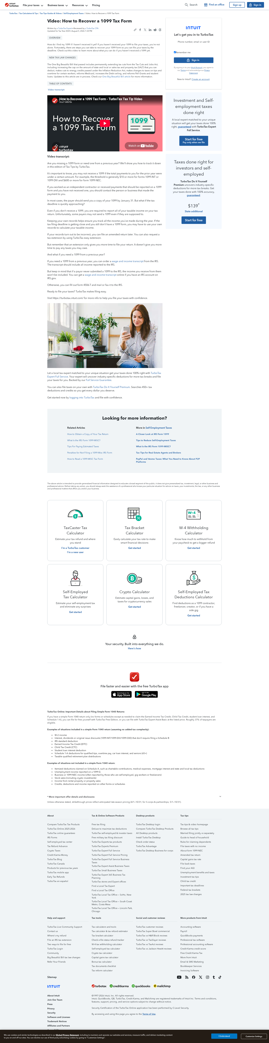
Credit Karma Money (57, 855)
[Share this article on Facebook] (140, 30)
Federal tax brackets (190, 890)
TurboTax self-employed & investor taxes (112, 833)
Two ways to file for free (59, 944)
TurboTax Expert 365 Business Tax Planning (108, 875)
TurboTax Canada (56, 863)
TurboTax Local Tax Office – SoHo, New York (111, 895)
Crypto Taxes (53, 850)
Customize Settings (254, 1036)
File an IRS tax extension (59, 940)
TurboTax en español (57, 881)
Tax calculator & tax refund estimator (110, 931)
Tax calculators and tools (104, 927)
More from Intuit (188, 957)
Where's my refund (56, 935)
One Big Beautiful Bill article (116, 76)
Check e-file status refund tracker (108, 940)
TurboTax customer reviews (149, 927)
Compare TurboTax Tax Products (63, 824)
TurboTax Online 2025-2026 (61, 829)
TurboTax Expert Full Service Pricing (109, 855)
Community (53, 953)
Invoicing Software (189, 970)
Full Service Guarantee (98, 380)
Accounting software (190, 927)
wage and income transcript (128, 261)
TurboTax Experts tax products (107, 842)
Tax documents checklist (104, 966)
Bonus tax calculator (102, 962)
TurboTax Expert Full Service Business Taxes (110, 860)
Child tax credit (188, 881)
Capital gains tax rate (190, 859)
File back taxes (187, 863)
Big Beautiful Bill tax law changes (63, 957)
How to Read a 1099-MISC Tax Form (85, 459)
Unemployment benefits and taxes (197, 872)
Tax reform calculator (102, 970)
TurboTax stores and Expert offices (109, 881)
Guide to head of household (194, 837)
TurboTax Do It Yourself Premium (111, 387)
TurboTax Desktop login (148, 824)
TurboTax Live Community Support (64, 927)
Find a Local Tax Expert (103, 886)
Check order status (145, 842)
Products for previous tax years (62, 868)
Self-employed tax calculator (106, 948)
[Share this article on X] (145, 30)
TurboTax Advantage (146, 846)
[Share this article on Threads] (160, 30)
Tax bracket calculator (102, 935)
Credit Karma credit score (193, 948)
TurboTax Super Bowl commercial (153, 931)
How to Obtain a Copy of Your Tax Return (87, 434)
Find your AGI (187, 868)
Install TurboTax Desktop (148, 837)
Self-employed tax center (59, 842)
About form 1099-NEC (191, 850)
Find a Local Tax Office (103, 890)
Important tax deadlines (192, 885)
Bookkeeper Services (191, 966)
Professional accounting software (196, 944)
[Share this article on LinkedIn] (150, 30)
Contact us (52, 931)
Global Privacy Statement (67, 1035)
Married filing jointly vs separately (197, 833)
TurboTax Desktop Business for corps (154, 850)
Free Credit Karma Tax (191, 953)
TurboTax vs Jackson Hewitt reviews (153, 948)
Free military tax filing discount (107, 837)
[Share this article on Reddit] (155, 30)
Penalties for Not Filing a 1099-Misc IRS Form (89, 452)
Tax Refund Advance (57, 846)
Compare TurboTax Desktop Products (154, 829)
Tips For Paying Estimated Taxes (83, 446)
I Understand (224, 1036)
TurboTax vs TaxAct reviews (149, 944)
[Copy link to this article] (135, 30)
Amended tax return (190, 855)
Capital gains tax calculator (105, 957)
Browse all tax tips (189, 829)
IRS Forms (52, 837)
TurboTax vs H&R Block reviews (151, 935)
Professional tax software (192, 940)
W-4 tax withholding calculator (107, 944)
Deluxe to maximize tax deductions (109, 829)
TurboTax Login (55, 948)
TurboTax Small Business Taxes (107, 870)
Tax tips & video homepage (194, 824)
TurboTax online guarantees (61, 833)
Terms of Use (149, 1014)
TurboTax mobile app (58, 872)
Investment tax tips (189, 877)
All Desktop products (146, 833)
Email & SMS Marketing (192, 962)
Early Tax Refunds (56, 877)
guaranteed (184, 126)
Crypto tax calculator (102, 953)
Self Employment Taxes (159, 427)
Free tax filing (98, 824)
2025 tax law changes (191, 894)
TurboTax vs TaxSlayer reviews (151, 940)
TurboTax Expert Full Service (106, 850)
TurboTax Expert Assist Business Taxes (110, 866)
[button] (134, 797)
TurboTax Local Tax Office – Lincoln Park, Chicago (112, 908)
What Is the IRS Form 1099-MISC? (83, 440)
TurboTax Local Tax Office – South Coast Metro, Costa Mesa (112, 902)
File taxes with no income (193, 846)
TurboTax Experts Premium (105, 846)
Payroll (183, 931)
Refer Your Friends (56, 962)
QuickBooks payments (191, 935)
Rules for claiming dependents (195, 842)
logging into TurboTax (81, 397)
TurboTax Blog (54, 859)
